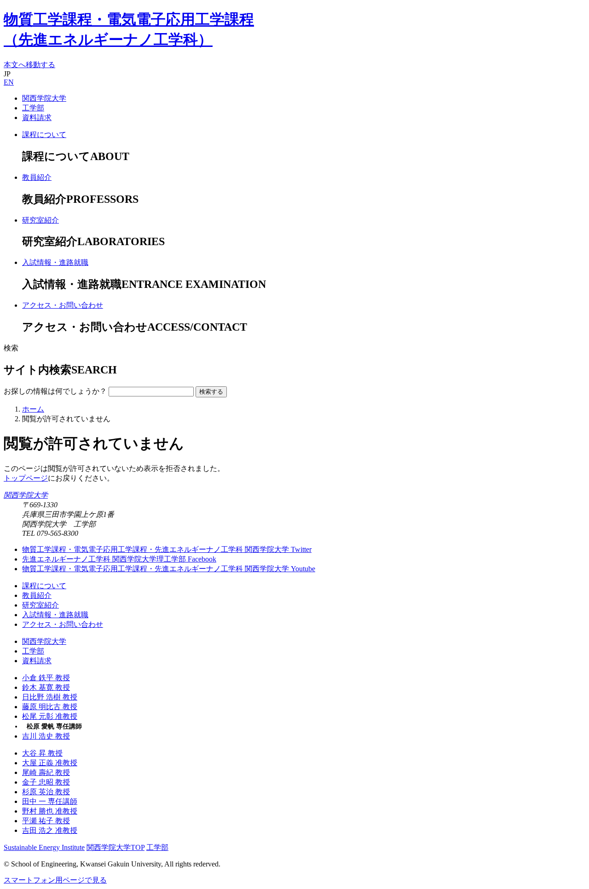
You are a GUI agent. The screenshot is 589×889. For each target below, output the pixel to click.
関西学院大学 (44, 98)
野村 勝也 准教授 (49, 811)
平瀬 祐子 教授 (46, 821)
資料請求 (37, 117)
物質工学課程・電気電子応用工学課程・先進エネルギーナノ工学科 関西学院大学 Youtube (168, 569)
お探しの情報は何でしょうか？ (55, 391)
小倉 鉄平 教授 (46, 678)
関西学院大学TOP (115, 847)
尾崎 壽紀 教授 (46, 772)
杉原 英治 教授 (46, 792)
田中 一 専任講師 (49, 801)
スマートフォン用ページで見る (55, 880)
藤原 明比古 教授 (49, 707)
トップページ (26, 478)
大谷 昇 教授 (42, 753)
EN (9, 82)
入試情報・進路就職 (55, 615)
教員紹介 (37, 595)
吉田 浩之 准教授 (49, 830)
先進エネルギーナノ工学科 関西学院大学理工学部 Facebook (119, 559)
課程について (44, 586)
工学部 (33, 108)
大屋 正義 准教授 (49, 763)
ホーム (33, 409)
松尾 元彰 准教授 (49, 716)
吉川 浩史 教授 (46, 736)
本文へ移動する (29, 65)
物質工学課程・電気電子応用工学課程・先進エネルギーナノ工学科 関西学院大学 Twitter (167, 549)
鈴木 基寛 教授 (46, 687)
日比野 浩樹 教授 (49, 697)
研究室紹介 (40, 605)
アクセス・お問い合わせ (62, 624)
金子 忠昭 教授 (46, 782)
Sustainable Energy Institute (44, 847)
